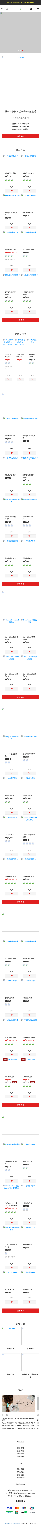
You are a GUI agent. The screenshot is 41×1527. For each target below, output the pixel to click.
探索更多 (20, 136)
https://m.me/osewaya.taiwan (24, 1493)
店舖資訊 (20, 1451)
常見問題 (20, 1472)
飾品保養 (20, 1475)
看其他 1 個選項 (8, 368)
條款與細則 (16, 1523)
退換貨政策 (20, 1477)
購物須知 (20, 1469)
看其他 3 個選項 (10, 259)
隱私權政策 (8, 1523)
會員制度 (20, 1453)
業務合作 (20, 1456)
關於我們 (20, 1448)
